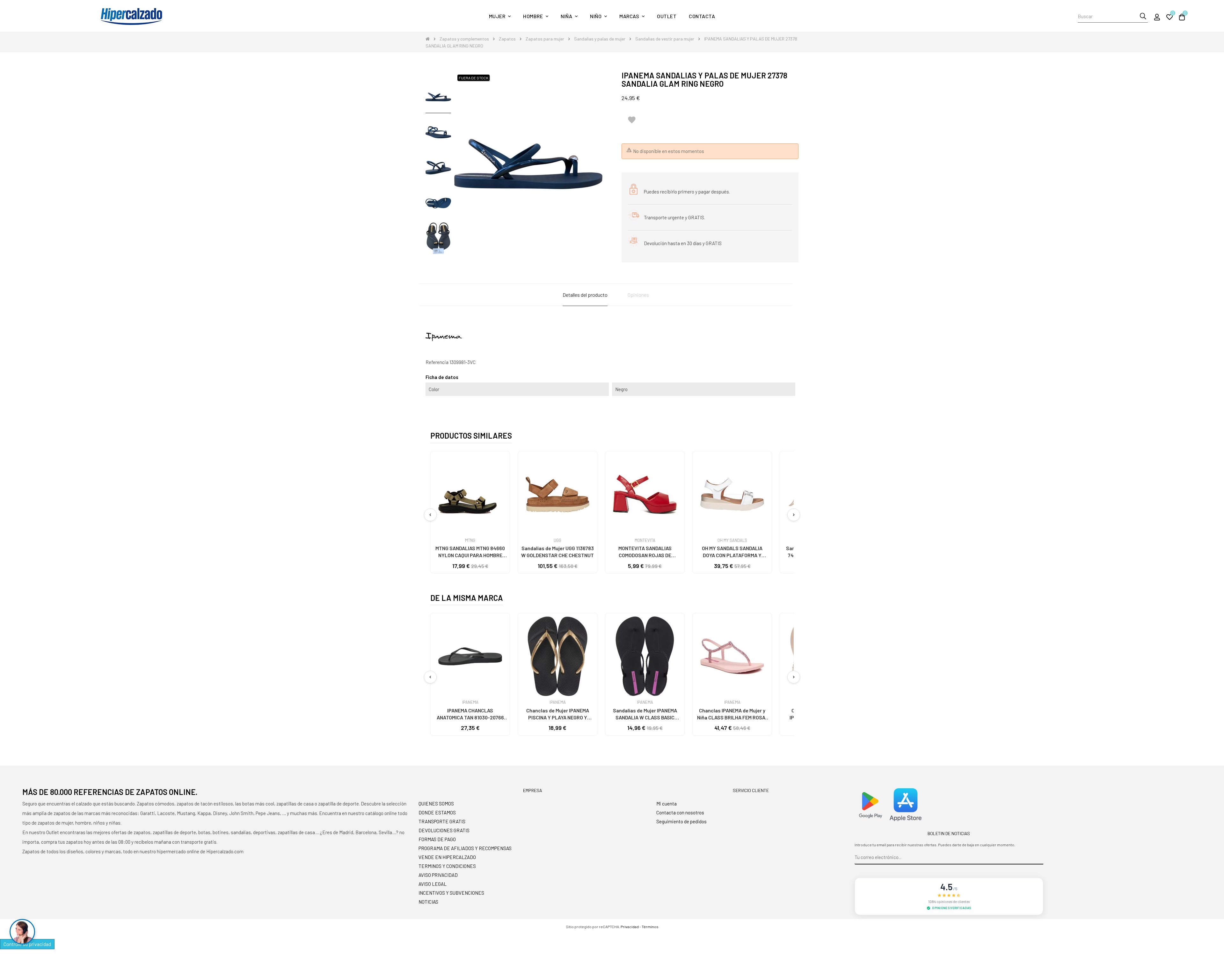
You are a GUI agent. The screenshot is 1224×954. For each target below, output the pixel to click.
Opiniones (638, 295)
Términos (650, 926)
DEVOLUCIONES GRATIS (444, 830)
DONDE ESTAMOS (437, 812)
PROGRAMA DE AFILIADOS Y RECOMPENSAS (465, 848)
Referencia (437, 362)
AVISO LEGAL (433, 884)
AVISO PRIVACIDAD (438, 875)
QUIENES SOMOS (436, 803)
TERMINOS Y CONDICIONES (447, 866)
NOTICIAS (428, 902)
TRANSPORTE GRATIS (442, 821)
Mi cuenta (666, 803)
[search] (1142, 16)
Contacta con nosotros (680, 812)
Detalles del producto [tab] (585, 295)
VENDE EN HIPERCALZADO (447, 857)
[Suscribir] (1038, 857)
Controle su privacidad (27, 944)
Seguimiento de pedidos (681, 821)
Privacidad (630, 926)
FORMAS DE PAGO (437, 839)
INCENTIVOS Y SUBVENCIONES (451, 893)
